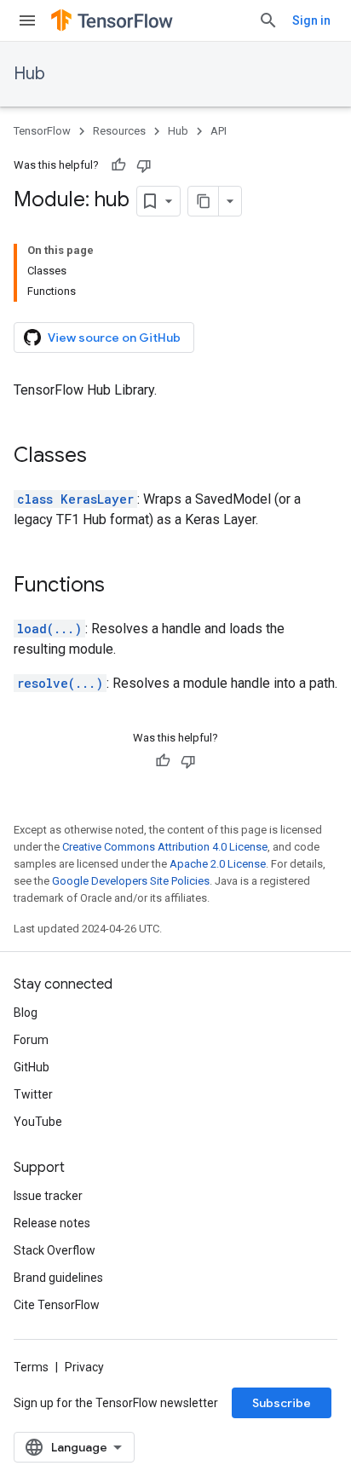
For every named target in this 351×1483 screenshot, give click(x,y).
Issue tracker (48, 1196)
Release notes (52, 1223)
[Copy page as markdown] (203, 201)
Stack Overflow (54, 1250)
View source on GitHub (114, 337)
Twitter (33, 1094)
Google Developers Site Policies (131, 880)
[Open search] (268, 20)
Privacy (84, 1367)
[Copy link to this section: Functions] (122, 586)
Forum (31, 1040)
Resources (119, 130)
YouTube (38, 1121)
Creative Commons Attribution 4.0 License (165, 846)
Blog (25, 1012)
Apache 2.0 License (218, 863)
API (218, 130)
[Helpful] (118, 165)
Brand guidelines (58, 1277)
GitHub (31, 1067)
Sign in (311, 20)
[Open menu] (27, 20)
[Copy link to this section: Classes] (104, 457)
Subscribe (281, 1403)
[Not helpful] (144, 165)
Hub (29, 73)
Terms (31, 1367)
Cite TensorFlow (57, 1305)
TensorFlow (42, 130)
